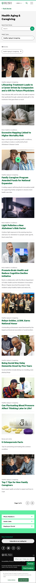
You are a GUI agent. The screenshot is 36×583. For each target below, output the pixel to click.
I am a (18, 3)
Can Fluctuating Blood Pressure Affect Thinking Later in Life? (18, 407)
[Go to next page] (28, 503)
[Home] (7, 555)
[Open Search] (27, 3)
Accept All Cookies (23, 580)
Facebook (3, 548)
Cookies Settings (11, 580)
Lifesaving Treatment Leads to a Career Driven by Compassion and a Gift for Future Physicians (18, 87)
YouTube (8, 548)
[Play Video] (18, 160)
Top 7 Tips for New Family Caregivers (15, 483)
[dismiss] (34, 557)
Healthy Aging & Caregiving (11, 38)
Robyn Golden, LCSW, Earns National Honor (16, 322)
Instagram (13, 548)
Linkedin (18, 548)
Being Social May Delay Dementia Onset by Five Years (17, 364)
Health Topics (5, 34)
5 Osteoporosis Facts (12, 442)
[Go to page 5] (32, 503)
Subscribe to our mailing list (18, 541)
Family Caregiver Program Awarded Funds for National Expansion (16, 180)
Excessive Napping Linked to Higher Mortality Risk (16, 134)
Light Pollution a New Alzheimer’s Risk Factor (14, 227)
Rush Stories (7, 8)
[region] (18, 577)
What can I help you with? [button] (24, 560)
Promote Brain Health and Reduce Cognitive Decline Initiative (15, 273)
